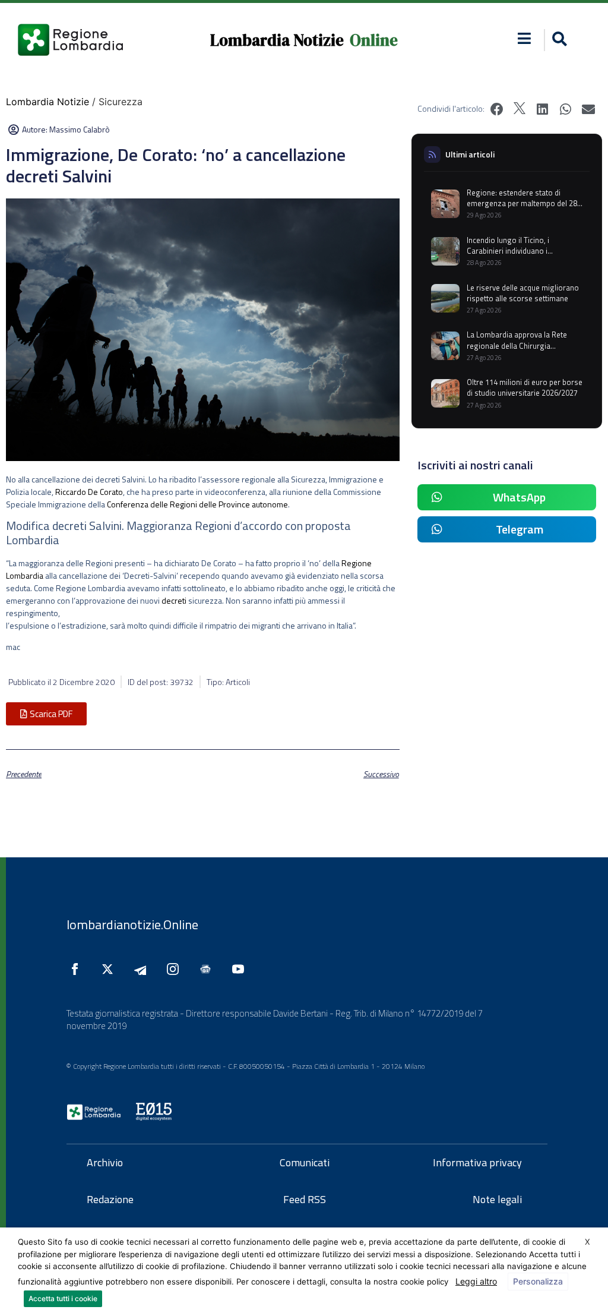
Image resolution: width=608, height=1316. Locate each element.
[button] (524, 38)
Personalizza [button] (538, 1281)
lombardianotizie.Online (132, 924)
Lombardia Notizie (277, 40)
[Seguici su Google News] (208, 969)
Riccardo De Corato (89, 491)
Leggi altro (476, 1281)
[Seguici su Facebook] (78, 969)
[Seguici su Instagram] (176, 969)
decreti (174, 600)
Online (374, 40)
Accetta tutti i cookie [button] (62, 1298)
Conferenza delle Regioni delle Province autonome (197, 504)
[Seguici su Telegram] (143, 969)
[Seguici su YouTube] (241, 969)
